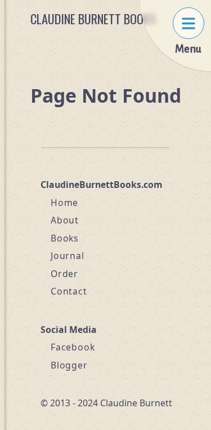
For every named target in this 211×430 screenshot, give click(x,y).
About (65, 220)
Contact (69, 291)
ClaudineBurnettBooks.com (101, 184)
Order (64, 273)
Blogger (69, 365)
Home (64, 202)
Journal (67, 255)
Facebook (73, 347)
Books (65, 238)
